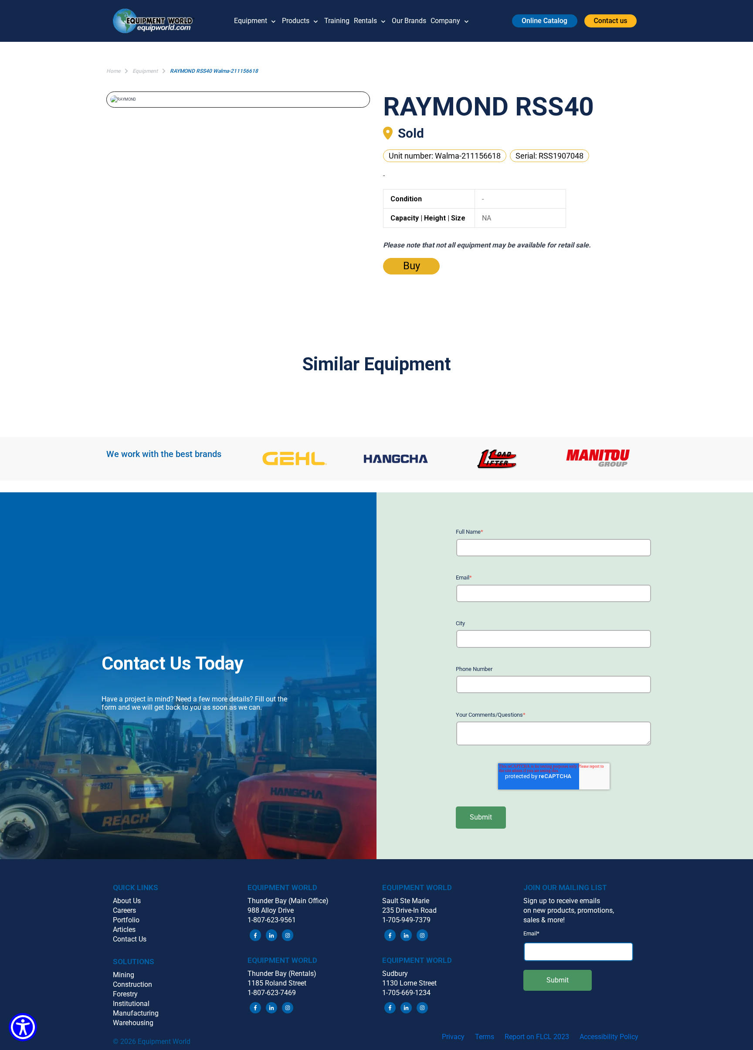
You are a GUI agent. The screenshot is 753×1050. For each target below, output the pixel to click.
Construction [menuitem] (132, 984)
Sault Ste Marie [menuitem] (405, 901)
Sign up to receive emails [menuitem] (561, 901)
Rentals (365, 21)
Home (113, 71)
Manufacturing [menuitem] (136, 1013)
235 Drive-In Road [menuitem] (409, 910)
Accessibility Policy (609, 1037)
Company (445, 21)
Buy (411, 266)
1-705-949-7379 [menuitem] (406, 920)
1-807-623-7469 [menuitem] (272, 993)
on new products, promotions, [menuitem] (568, 910)
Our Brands (409, 21)
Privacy (453, 1037)
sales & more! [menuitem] (544, 920)
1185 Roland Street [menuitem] (277, 983)
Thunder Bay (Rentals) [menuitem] (282, 973)
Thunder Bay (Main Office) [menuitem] (288, 901)
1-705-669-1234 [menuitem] (406, 993)
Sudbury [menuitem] (395, 973)
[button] (157, 21)
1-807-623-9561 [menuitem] (272, 920)
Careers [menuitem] (124, 910)
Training (336, 21)
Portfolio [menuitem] (126, 920)
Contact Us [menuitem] (129, 939)
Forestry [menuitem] (125, 994)
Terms (484, 1037)
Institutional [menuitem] (131, 1003)
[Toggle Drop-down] (273, 20)
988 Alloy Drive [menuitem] (271, 910)
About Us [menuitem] (127, 901)
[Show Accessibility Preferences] (23, 1027)
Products (295, 21)
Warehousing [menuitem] (133, 1023)
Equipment (250, 21)
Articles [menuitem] (124, 929)
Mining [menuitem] (123, 975)
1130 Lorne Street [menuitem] (409, 983)
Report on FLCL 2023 (537, 1037)
